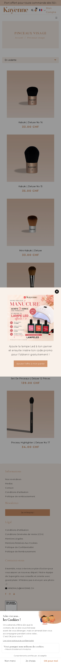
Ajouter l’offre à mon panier (30, 363)
